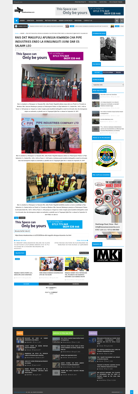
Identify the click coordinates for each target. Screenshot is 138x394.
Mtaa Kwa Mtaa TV (80, 2)
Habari (22, 20)
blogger (26, 284)
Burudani (78, 20)
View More (85, 253)
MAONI (118, 72)
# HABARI (22, 218)
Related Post (20, 253)
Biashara (39, 20)
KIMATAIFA (93, 333)
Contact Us (88, 20)
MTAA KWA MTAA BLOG (20, 392)
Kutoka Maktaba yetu (106, 119)
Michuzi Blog (92, 2)
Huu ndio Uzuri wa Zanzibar (108, 94)
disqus (51, 284)
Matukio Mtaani (51, 20)
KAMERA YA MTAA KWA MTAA (62, 333)
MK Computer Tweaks (115, 2)
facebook (76, 284)
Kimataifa (30, 20)
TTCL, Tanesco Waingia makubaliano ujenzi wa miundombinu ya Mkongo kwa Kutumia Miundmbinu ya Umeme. (112, 128)
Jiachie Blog (102, 2)
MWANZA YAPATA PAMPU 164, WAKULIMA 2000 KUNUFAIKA (33, 26)
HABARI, (38, 50)
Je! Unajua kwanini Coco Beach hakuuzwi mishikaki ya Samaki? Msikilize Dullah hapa (109, 104)
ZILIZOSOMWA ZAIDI (108, 73)
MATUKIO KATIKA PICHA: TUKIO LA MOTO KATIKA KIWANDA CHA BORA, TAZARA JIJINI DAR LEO (72, 347)
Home (16, 33)
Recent (97, 72)
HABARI (59, 26)
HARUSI (19, 333)
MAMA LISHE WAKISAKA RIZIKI (69, 355)
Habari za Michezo (65, 20)
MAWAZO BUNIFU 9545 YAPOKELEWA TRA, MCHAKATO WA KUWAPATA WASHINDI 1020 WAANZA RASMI (76, 275)
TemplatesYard (69, 389)
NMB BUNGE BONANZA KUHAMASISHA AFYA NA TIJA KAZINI (79, 26)
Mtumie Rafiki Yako (21, 231)
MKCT (121, 392)
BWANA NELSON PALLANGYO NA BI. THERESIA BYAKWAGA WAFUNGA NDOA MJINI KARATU (36, 370)
